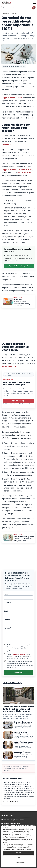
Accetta (18, 852)
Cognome (7, 602)
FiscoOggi (6, 144)
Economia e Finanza (10, 14)
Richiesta (7, 628)
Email (6, 611)
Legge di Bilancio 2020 (12, 98)
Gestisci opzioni (19, 862)
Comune (7, 619)
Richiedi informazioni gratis (19, 266)
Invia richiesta (18, 672)
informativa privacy (18, 654)
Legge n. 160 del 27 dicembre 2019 (17, 170)
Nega (18, 857)
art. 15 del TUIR (24, 173)
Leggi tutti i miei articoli (10, 801)
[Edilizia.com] (6, 3)
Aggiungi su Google (18, 401)
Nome (6, 594)
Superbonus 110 (9, 366)
